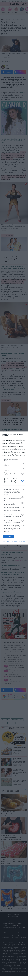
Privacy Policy (22, 541)
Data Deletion (6, 541)
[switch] (22, 463)
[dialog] (14, 488)
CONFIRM (8, 536)
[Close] (25, 434)
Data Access (14, 541)
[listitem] (14, 460)
